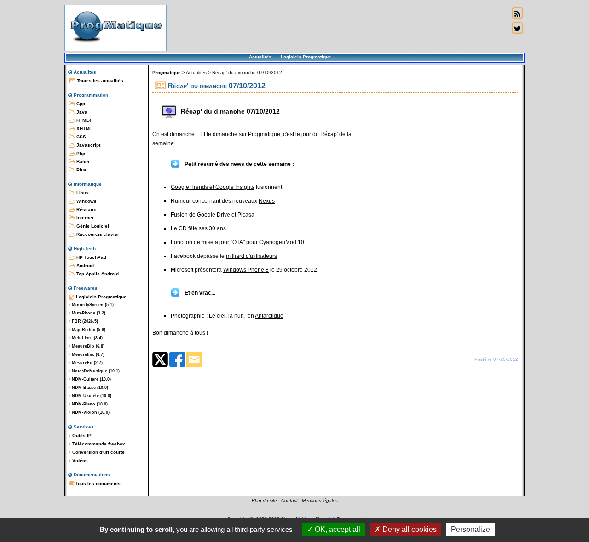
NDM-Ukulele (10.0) (90, 396)
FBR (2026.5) (84, 321)
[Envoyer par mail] (194, 365)
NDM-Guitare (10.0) (90, 379)
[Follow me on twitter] (517, 28)
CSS (80, 136)
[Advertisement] (337, 27)
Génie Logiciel (92, 225)
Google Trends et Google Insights (212, 187)
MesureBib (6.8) (87, 346)
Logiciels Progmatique (306, 56)
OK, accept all (336, 529)
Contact (289, 500)
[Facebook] (177, 365)
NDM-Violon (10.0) (90, 412)
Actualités (260, 56)
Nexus (267, 201)
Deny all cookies (409, 529)
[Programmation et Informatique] (115, 45)
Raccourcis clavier (97, 234)
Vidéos (79, 460)
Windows (86, 201)
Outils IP (81, 435)
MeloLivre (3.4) (86, 338)
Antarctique (269, 316)
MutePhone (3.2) (87, 313)
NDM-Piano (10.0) (89, 404)
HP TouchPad (90, 257)
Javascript (87, 145)
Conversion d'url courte (98, 452)
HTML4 (83, 120)
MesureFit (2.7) (86, 362)
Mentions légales (320, 500)
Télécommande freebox (98, 443)
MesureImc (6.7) (87, 354)
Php (80, 153)
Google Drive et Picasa (225, 214)
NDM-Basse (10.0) (89, 387)
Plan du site (264, 500)
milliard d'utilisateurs (251, 256)
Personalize (470, 529)
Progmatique (166, 72)
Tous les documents (97, 483)
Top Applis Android (97, 273)
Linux (82, 192)
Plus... (83, 169)
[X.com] (160, 365)
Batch (82, 161)
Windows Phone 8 (246, 270)
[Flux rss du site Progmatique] (517, 13)
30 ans (217, 228)
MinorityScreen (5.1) (92, 304)
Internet (84, 217)
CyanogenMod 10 (281, 242)
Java (81, 111)
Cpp (80, 103)
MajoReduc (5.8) (87, 329)
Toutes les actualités (99, 80)
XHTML (83, 128)
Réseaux (85, 209)
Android (84, 265)
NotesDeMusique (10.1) (95, 371)
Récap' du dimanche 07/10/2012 (247, 72)
